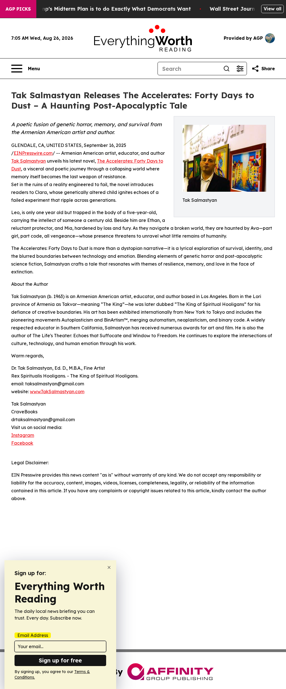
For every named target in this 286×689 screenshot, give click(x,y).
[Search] (226, 68)
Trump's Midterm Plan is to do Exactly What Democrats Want (111, 9)
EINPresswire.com (33, 153)
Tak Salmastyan (28, 161)
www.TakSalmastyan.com (57, 391)
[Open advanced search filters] (240, 68)
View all (272, 8)
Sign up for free (60, 660)
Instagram (22, 435)
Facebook (22, 443)
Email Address (32, 635)
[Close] (109, 567)
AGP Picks (18, 9)
